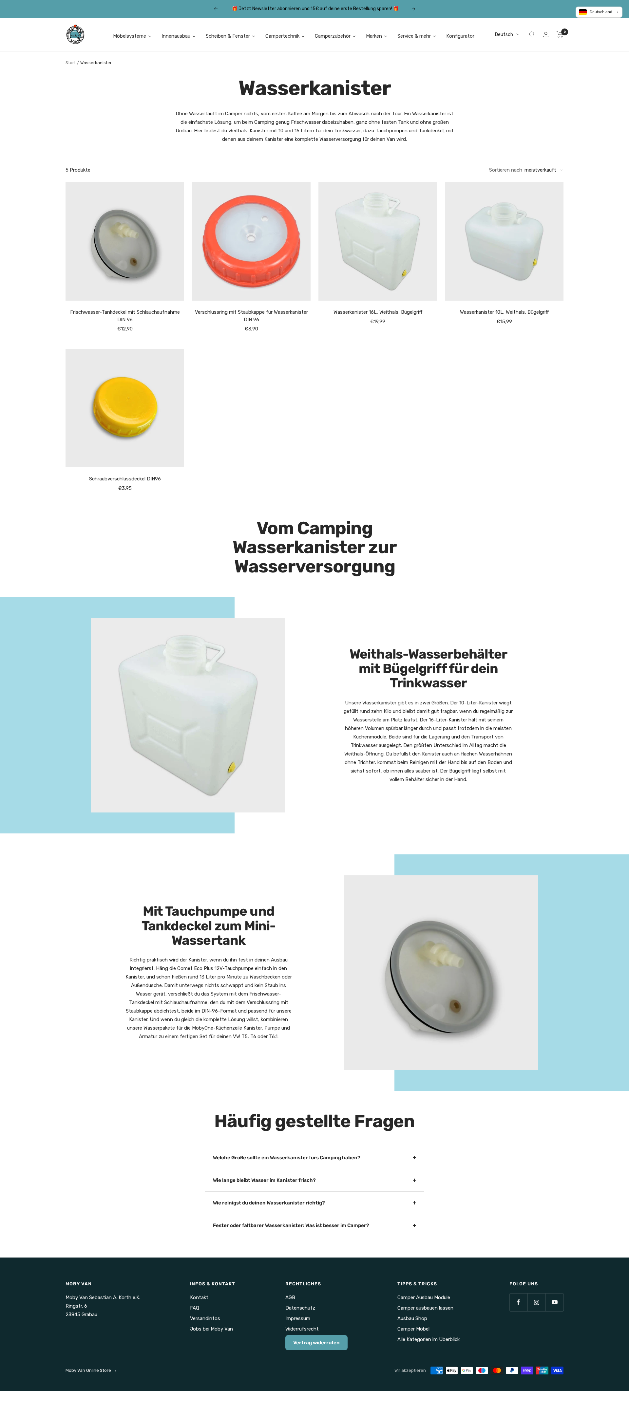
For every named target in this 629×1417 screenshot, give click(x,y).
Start (71, 62)
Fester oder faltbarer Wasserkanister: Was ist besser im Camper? (291, 1225)
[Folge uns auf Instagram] (536, 1302)
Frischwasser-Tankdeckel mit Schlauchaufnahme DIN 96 (125, 316)
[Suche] (532, 34)
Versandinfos (205, 1318)
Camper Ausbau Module (423, 1297)
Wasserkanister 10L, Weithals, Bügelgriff (504, 312)
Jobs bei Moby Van (211, 1329)
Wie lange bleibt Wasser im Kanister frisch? (264, 1180)
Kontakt (199, 1297)
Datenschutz (300, 1308)
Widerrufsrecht (302, 1329)
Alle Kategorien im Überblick (428, 1339)
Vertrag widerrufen (316, 1343)
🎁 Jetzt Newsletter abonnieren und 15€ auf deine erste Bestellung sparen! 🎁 (315, 8)
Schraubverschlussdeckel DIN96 (125, 479)
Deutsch (504, 34)
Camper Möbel (413, 1329)
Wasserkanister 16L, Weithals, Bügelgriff (378, 312)
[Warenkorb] (560, 34)
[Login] (546, 34)
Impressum (297, 1318)
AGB (290, 1297)
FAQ (194, 1308)
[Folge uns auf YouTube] (554, 1302)
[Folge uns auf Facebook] (518, 1302)
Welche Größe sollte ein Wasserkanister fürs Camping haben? (286, 1158)
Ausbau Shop (412, 1318)
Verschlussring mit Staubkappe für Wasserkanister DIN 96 (251, 316)
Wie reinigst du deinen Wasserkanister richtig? (269, 1203)
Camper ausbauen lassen (425, 1308)
